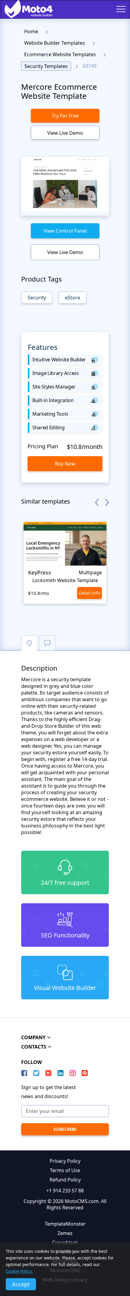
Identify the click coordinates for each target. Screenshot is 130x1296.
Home (31, 31)
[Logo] (24, 9)
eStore (72, 297)
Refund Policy (65, 1179)
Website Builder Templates (54, 43)
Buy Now (65, 463)
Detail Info (89, 593)
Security (37, 297)
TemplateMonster (65, 1223)
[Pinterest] (85, 1073)
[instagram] (73, 1073)
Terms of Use (65, 1170)
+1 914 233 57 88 (65, 1190)
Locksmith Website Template (65, 580)
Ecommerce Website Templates (60, 54)
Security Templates (46, 66)
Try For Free (65, 115)
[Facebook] (24, 1073)
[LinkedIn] (60, 1073)
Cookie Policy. (19, 1271)
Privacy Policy (65, 1161)
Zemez (65, 1233)
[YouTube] (48, 1073)
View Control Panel (65, 230)
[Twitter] (36, 1073)
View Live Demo (65, 133)
